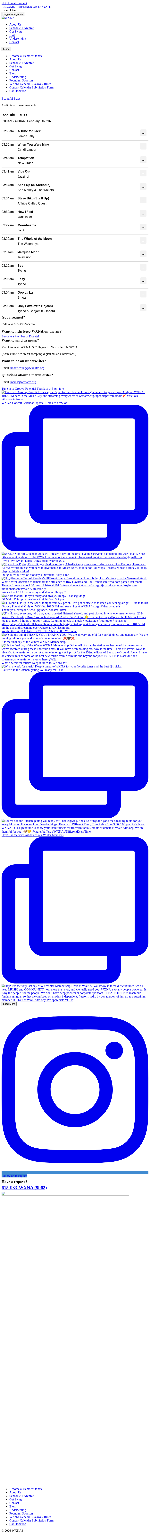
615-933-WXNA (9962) (24, 1187)
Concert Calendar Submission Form (31, 87)
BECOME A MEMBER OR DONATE (26, 6)
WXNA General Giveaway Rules (30, 84)
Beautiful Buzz (11, 98)
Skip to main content (14, 3)
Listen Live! (9, 10)
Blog (12, 35)
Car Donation (17, 91)
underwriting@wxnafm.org (27, 368)
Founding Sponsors (21, 80)
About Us (15, 24)
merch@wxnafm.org (23, 382)
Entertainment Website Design (42, 1530)
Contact (14, 42)
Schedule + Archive (21, 28)
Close (6, 49)
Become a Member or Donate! (20, 336)
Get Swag (15, 31)
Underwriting (17, 38)
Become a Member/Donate (26, 56)
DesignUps (70, 1530)
